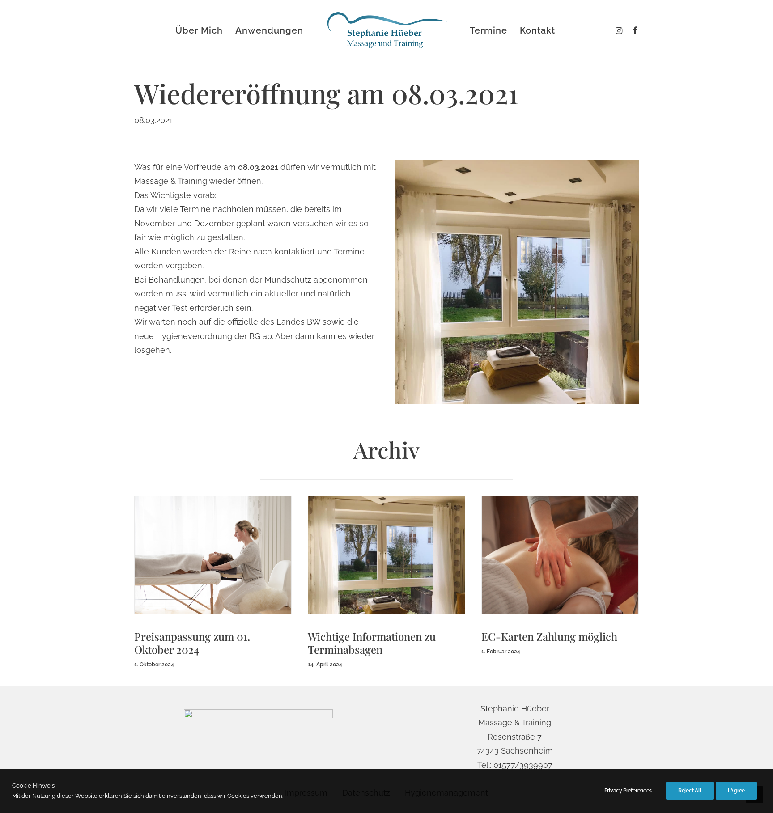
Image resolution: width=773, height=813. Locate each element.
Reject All (689, 791)
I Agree (736, 791)
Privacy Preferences (628, 791)
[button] (633, 30)
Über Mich (199, 30)
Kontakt (537, 30)
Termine (488, 30)
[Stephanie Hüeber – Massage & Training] (386, 30)
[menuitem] (633, 30)
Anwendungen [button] (269, 30)
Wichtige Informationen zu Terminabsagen (372, 642)
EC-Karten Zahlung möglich (549, 636)
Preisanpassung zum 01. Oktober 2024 (192, 642)
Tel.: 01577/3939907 (514, 765)
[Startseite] (258, 736)
